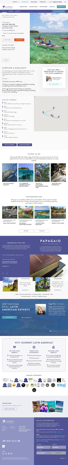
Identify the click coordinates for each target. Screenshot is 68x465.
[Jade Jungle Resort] (9, 212)
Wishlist (15, 2)
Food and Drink (45, 294)
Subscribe (58, 453)
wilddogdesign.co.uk (63, 458)
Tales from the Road (26, 296)
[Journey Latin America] (7, 6)
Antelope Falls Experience (56, 184)
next (7, 273)
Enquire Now (19, 39)
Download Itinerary (24, 144)
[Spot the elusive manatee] (9, 172)
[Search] (65, 2)
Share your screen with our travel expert (25, 430)
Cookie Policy (12, 427)
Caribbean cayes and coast (8, 49)
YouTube (9, 454)
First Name (39, 444)
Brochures (34, 2)
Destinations (23, 6)
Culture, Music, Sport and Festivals (23, 294)
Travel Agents (22, 426)
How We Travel (43, 6)
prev (60, 331)
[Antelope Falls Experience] (58, 172)
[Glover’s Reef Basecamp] (42, 212)
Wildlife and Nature (42, 296)
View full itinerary (9, 144)
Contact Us (61, 7)
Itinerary (11, 11)
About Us (52, 6)
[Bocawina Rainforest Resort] (25, 212)
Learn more (5, 266)
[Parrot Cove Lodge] (58, 212)
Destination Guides (36, 294)
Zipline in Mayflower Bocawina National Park (42, 185)
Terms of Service (41, 441)
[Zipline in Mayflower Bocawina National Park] (42, 172)
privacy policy (59, 432)
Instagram (11, 454)
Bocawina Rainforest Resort (25, 224)
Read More (4, 78)
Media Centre (22, 428)
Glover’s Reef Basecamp (40, 224)
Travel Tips (34, 296)
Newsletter (25, 1)
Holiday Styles (33, 6)
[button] (53, 108)
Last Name (54, 444)
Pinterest (6, 454)
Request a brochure (9, 409)
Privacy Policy (4, 427)
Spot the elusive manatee (8, 184)
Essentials (17, 11)
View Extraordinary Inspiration (12, 255)
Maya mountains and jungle (8, 48)
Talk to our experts (54, 84)
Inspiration (43, 2)
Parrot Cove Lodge (58, 223)
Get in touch (9, 317)
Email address (39, 450)
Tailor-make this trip (58, 11)
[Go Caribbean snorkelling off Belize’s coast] (25, 172)
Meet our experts (26, 317)
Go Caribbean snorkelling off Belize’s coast (24, 185)
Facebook (3, 454)
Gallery (6, 60)
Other (51, 294)
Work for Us (4, 429)
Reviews (3, 430)
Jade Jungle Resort (9, 223)
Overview (4, 11)
